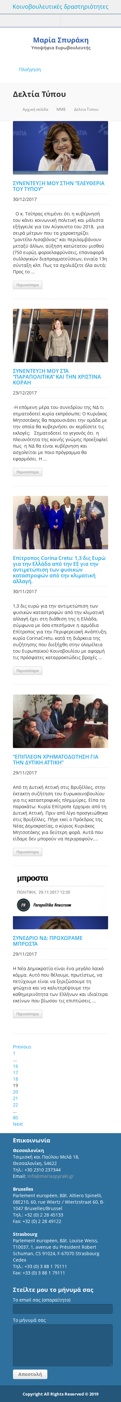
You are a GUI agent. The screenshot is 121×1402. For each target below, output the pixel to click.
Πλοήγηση (30, 69)
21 (15, 1098)
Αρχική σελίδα (35, 109)
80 (15, 1117)
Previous (22, 1047)
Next (18, 1124)
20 (15, 1092)
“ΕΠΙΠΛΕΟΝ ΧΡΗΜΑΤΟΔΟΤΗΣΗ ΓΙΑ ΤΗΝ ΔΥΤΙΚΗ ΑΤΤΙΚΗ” (55, 759)
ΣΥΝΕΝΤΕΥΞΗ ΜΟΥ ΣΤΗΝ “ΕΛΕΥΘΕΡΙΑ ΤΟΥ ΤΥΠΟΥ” (59, 186)
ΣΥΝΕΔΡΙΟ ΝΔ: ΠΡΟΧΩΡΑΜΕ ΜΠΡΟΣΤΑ (48, 940)
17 (15, 1072)
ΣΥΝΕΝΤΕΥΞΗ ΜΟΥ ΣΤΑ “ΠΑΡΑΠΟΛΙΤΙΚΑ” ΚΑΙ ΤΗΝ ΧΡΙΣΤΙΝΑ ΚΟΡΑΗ (57, 376)
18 (15, 1079)
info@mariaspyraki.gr (50, 1176)
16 (15, 1066)
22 (15, 1105)
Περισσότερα (27, 284)
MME (61, 109)
